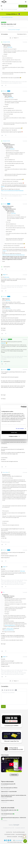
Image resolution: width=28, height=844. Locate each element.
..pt (10, 625)
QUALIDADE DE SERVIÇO (21, 834)
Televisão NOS (4, 785)
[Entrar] (2, 9)
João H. (4, 566)
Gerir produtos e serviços (7, 17)
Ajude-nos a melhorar (5, 789)
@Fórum (3, 186)
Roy (4, 592)
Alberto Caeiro (10, 628)
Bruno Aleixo (5, 472)
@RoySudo (10, 47)
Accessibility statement (20, 827)
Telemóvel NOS (4, 793)
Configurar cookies (13, 436)
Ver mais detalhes (20, 428)
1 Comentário (4, 811)
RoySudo (5, 91)
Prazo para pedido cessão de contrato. (9, 810)
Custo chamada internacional (7, 813)
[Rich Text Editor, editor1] (14, 697)
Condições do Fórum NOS (8, 827)
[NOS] (4, 2)
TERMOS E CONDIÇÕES (12, 836)
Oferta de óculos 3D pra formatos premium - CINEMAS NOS (13, 817)
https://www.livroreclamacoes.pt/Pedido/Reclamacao (12, 190)
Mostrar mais (14, 774)
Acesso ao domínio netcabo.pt (7, 800)
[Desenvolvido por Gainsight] (14, 825)
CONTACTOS (9, 832)
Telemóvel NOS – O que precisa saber (9, 791)
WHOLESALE (21, 836)
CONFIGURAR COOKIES (9, 834)
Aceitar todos (14, 432)
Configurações (4, 798)
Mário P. (4, 274)
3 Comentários (4, 820)
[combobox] (14, 9)
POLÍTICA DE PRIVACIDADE (19, 832)
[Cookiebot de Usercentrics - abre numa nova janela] (21, 407)
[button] (1, 6)
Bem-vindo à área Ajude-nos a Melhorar (9, 787)
